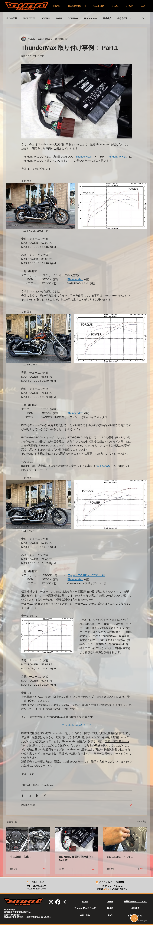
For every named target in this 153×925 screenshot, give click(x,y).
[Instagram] (51, 902)
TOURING (73, 18)
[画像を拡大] (40, 206)
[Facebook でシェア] (22, 795)
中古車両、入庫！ (21, 856)
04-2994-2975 (39, 886)
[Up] (134, 918)
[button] (142, 18)
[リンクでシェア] (44, 795)
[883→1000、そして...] (125, 839)
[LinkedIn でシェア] (37, 795)
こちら (106, 888)
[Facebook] (57, 902)
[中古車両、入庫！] (28, 839)
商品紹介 (107, 18)
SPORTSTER (29, 18)
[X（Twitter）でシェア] (30, 795)
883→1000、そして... (120, 856)
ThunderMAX (90, 18)
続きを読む (122, 18)
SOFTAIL (45, 18)
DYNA (59, 18)
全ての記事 (11, 18)
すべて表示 (141, 821)
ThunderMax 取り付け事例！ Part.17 (76, 858)
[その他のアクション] (130, 39)
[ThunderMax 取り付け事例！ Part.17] (76, 839)
